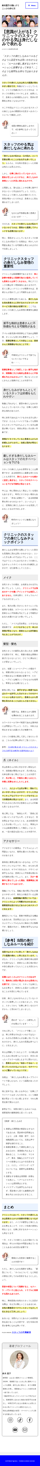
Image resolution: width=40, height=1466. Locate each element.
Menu (33, 5)
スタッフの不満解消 (21, 1332)
